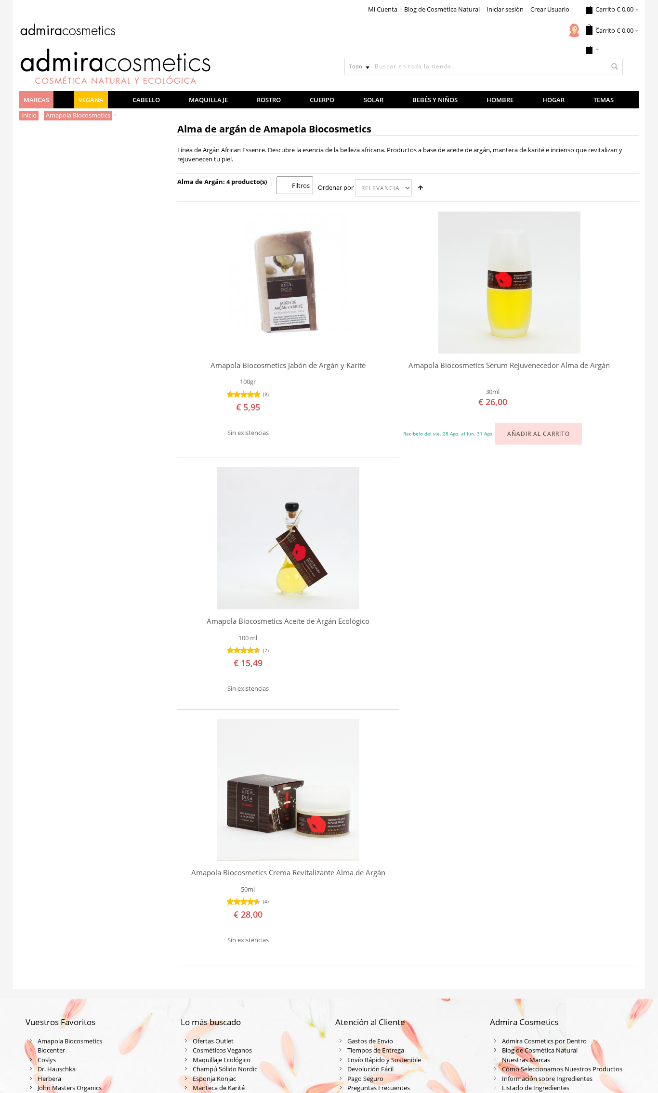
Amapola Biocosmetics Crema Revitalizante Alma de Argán (288, 872)
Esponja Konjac (214, 1078)
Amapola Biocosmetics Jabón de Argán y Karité (288, 365)
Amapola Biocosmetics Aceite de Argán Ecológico (288, 621)
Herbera (49, 1078)
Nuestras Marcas (526, 1059)
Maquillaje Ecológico (221, 1059)
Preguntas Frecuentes (378, 1087)
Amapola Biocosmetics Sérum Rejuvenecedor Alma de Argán (509, 365)
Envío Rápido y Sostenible (384, 1059)
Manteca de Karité (219, 1087)
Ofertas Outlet (213, 1041)
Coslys (47, 1059)
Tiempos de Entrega (375, 1050)
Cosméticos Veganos (222, 1050)
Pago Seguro (365, 1078)
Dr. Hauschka (57, 1069)
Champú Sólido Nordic (225, 1069)
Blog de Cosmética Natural (442, 9)
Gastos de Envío (370, 1041)
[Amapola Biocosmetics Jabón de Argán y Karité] (288, 282)
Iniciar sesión (505, 9)
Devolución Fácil (370, 1069)
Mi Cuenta (382, 9)
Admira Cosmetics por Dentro (544, 1041)
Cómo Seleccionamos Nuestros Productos (562, 1069)
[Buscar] (614, 66)
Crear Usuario (549, 9)
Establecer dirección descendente (420, 188)
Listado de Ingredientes (535, 1087)
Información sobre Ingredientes (547, 1078)
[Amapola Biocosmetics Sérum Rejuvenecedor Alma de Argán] (509, 282)
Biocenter (51, 1050)
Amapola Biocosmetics (70, 1041)
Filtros (301, 185)
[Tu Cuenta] (574, 30)
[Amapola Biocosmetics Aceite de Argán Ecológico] (288, 538)
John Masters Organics (70, 1087)
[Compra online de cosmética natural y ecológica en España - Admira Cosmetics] (67, 31)
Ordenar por (336, 187)
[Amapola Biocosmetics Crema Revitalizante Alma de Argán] (288, 790)
